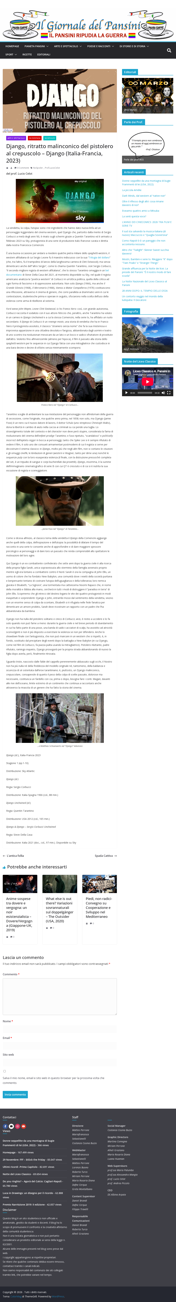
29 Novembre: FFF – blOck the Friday (24, 1159)
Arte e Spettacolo (66, 46)
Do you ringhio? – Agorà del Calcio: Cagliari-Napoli (32, 1181)
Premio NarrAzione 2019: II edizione (24, 1204)
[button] (47, 46)
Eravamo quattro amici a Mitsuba (140, 210)
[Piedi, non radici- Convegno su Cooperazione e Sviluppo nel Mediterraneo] (99, 877)
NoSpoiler (50, 138)
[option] (130, 146)
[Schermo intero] (168, 392)
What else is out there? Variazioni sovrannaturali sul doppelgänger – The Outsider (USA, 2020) (59, 909)
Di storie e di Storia (132, 46)
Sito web (8, 1054)
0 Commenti (23, 167)
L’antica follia (15, 856)
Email (7, 1038)
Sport (9, 54)
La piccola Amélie (131, 190)
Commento (11, 974)
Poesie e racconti (98, 46)
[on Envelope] (11, 1126)
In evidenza (34, 138)
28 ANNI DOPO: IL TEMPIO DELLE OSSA (145, 290)
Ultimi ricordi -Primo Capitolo (20, 1166)
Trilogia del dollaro (99, 257)
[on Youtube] (23, 1126)
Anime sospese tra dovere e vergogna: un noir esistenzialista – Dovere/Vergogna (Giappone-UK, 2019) (19, 914)
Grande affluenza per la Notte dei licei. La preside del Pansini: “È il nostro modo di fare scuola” (146, 272)
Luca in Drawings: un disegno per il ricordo (28, 1193)
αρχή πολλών (131, 349)
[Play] (126, 392)
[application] (147, 381)
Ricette (27, 54)
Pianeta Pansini (35, 46)
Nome (8, 1021)
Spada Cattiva (104, 856)
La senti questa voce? (134, 216)
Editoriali (43, 54)
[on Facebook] (5, 1126)
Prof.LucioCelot (52, 167)
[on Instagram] (17, 1126)
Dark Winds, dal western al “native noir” (144, 195)
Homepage (12, 46)
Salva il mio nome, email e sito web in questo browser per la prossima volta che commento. (53, 1080)
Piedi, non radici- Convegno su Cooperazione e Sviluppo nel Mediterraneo (99, 907)
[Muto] (163, 392)
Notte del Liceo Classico (17, 1174)
